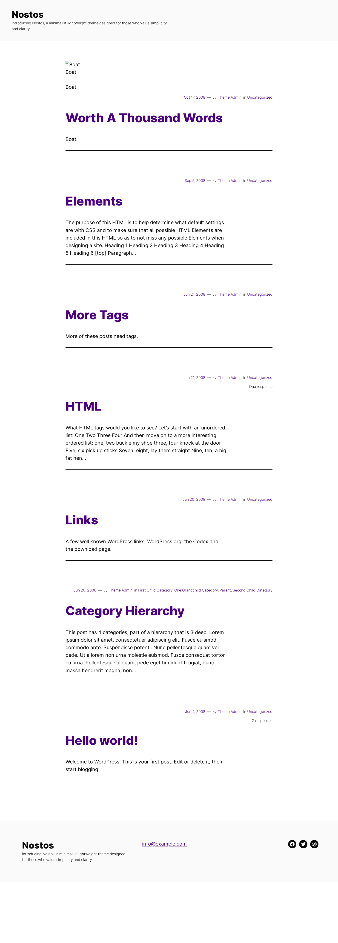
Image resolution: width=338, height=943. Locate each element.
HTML (83, 406)
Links (82, 520)
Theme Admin (229, 97)
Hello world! (102, 740)
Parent (225, 590)
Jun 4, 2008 (195, 711)
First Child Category (155, 590)
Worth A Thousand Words (144, 118)
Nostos (28, 14)
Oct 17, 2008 (194, 97)
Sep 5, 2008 (195, 180)
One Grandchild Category (196, 590)
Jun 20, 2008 (194, 499)
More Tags (97, 315)
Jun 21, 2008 (194, 294)
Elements (94, 201)
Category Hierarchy (125, 610)
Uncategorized (259, 97)
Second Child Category (252, 590)
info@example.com (164, 844)
